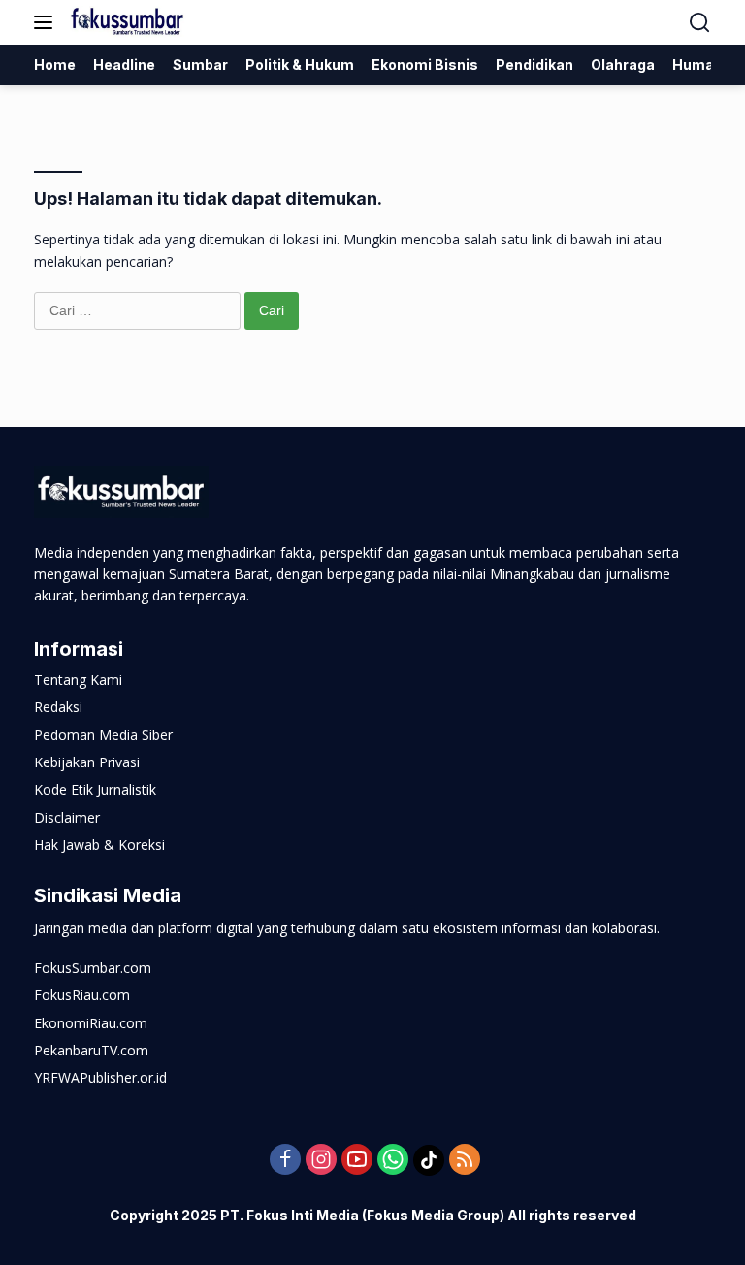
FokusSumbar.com (92, 967)
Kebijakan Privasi (87, 762)
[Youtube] (356, 1161)
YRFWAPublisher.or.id (100, 1077)
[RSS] (464, 1161)
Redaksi (58, 706)
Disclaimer (67, 817)
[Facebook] (285, 1161)
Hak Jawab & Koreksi (99, 844)
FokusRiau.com (82, 995)
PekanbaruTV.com (91, 1050)
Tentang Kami (78, 679)
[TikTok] (428, 1160)
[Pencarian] (700, 23)
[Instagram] (321, 1161)
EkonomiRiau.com (90, 1023)
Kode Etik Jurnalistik (95, 789)
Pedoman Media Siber (103, 735)
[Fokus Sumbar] (125, 22)
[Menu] (47, 22)
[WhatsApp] (392, 1161)
